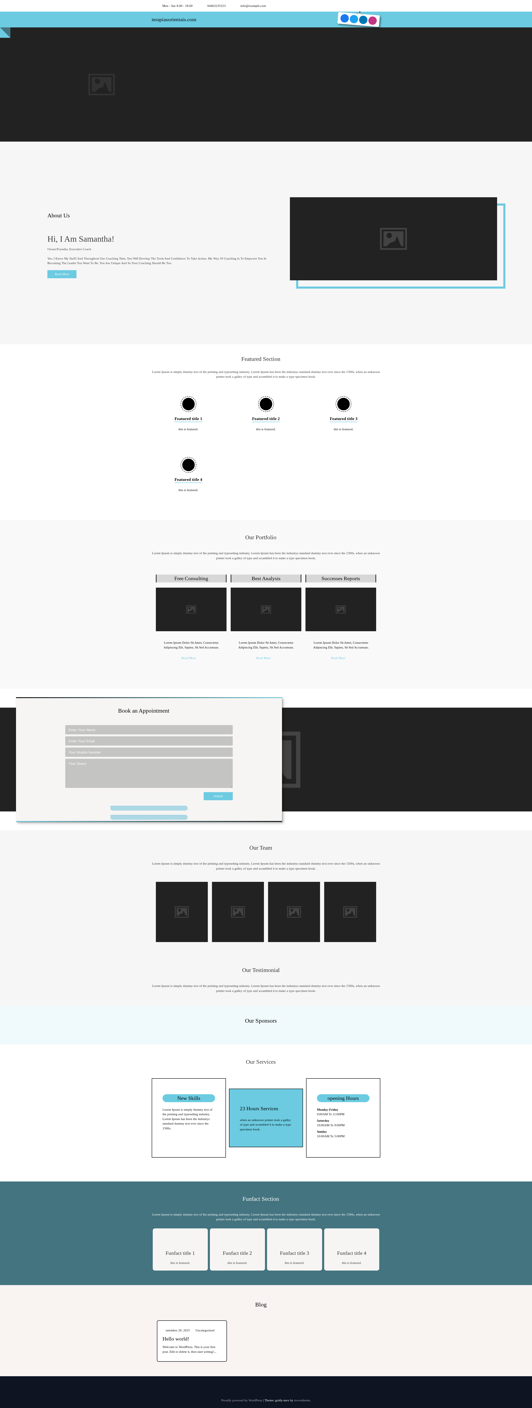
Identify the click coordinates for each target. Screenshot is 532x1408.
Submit (218, 796)
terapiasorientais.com (174, 19)
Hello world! (176, 1339)
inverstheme (302, 1400)
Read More (62, 274)
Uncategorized (205, 1330)
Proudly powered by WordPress (242, 1400)
